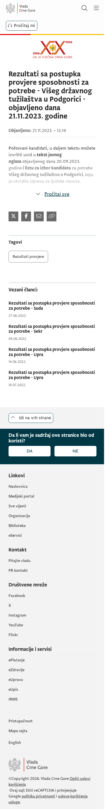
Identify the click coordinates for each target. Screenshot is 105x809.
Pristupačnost (21, 721)
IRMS (13, 699)
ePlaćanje (17, 660)
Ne (75, 451)
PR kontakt (18, 570)
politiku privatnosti (38, 796)
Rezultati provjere (28, 256)
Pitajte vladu (20, 560)
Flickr (13, 634)
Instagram (17, 615)
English (15, 742)
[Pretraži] (84, 8)
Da (29, 451)
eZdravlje (16, 669)
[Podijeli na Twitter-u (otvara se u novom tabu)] (13, 216)
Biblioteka (17, 525)
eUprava (16, 679)
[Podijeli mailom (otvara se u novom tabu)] (39, 216)
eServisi (15, 535)
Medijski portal (21, 496)
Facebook (17, 595)
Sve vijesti (17, 506)
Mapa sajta (18, 730)
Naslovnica (18, 486)
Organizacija (19, 515)
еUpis (13, 689)
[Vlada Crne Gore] (35, 8)
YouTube (16, 625)
